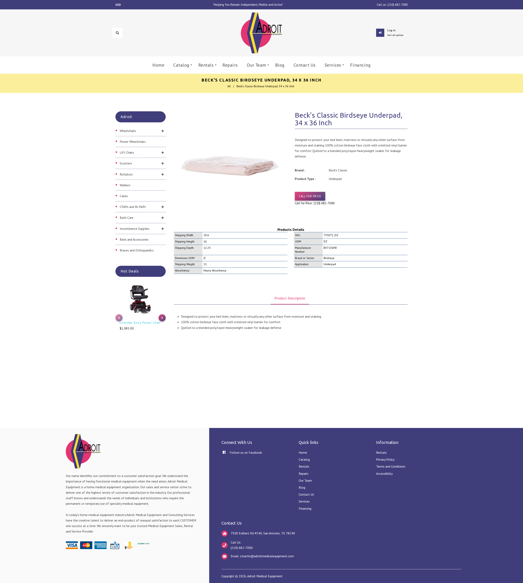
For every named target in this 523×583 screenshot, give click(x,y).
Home (303, 452)
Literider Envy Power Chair (140, 323)
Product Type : (305, 179)
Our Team (305, 480)
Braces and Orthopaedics (137, 250)
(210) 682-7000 (398, 5)
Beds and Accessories (134, 239)
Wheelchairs (128, 131)
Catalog (304, 459)
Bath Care (126, 218)
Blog (302, 487)
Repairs (303, 473)
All (229, 86)
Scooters (126, 163)
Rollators (126, 174)
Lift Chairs (127, 152)
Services (304, 501)
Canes (124, 196)
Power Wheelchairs (133, 142)
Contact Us (306, 494)
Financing (305, 508)
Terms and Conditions (390, 466)
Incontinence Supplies (134, 229)
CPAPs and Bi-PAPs (133, 207)
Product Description (289, 298)
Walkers (125, 185)
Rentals (304, 466)
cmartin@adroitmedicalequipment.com (267, 556)
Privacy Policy (385, 459)
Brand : (300, 170)
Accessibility (384, 473)
